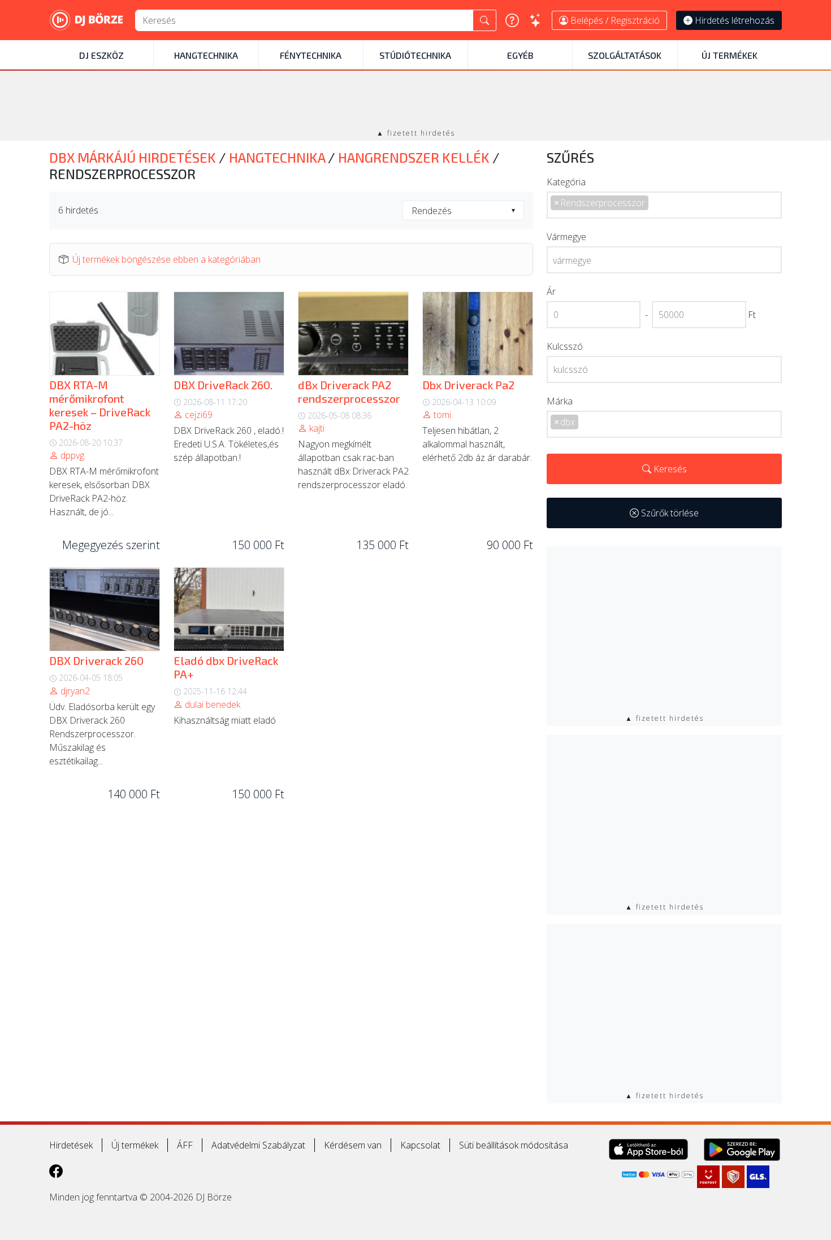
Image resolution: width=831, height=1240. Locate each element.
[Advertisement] (415, 100)
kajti (315, 428)
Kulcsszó (565, 346)
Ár (551, 291)
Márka (560, 401)
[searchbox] (701, 205)
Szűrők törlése (669, 513)
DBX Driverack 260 (96, 660)
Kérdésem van (353, 1145)
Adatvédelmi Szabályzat (258, 1145)
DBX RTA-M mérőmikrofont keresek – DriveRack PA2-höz (99, 405)
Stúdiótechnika (415, 55)
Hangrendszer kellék (415, 157)
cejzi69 (198, 414)
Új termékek (730, 55)
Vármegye (566, 236)
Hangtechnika (206, 55)
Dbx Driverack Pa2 (468, 384)
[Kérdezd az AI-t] (535, 20)
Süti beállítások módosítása (513, 1145)
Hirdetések (71, 1145)
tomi (441, 414)
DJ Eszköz (101, 55)
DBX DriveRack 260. (223, 384)
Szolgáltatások (624, 55)
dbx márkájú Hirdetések (134, 157)
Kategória (566, 182)
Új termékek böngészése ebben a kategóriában (166, 259)
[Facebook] (56, 1170)
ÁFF (185, 1145)
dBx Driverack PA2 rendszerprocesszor (349, 391)
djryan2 (74, 691)
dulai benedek (211, 704)
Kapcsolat (420, 1145)
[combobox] (463, 210)
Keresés (669, 469)
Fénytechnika (310, 55)
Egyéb (520, 55)
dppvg (71, 455)
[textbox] (463, 211)
